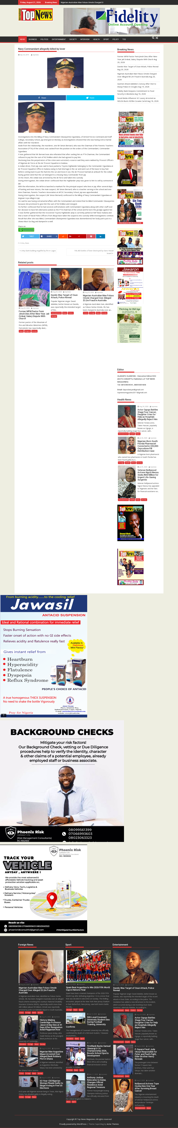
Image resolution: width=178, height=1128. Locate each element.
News (22, 39)
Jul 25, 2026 (143, 467)
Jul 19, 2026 (72, 984)
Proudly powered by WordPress (72, 1124)
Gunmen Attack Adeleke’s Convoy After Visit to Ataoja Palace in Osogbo (91, 2)
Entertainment (59, 39)
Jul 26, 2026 (143, 438)
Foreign (92, 313)
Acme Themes (113, 1124)
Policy (116, 39)
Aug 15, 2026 (46, 1017)
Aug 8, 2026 (140, 1046)
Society (73, 39)
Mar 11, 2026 (93, 1074)
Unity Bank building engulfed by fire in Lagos (38, 250)
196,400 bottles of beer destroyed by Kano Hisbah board (94, 251)
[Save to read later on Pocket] (91, 236)
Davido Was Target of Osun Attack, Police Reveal (137, 66)
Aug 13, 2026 (46, 1078)
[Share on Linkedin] (100, 236)
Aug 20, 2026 (25, 308)
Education (22, 1044)
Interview (84, 39)
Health (96, 39)
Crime (22, 243)
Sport (106, 39)
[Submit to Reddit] (63, 236)
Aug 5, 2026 (140, 1080)
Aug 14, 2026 (46, 1048)
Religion (27, 331)
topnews (36, 55)
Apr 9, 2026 (93, 1014)
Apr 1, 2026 (93, 1043)
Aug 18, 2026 (143, 406)
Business (33, 39)
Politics (44, 39)
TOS (124, 39)
